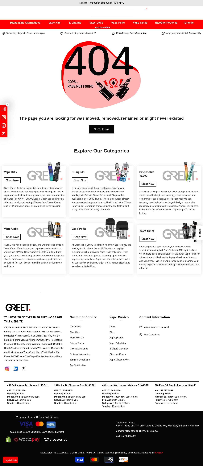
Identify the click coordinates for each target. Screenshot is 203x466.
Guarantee (141, 33)
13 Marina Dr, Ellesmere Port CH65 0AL (75, 385)
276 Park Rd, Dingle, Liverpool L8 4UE (175, 385)
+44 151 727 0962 (164, 390)
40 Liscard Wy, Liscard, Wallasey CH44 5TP (125, 385)
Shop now (12, 180)
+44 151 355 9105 (63, 390)
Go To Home (101, 129)
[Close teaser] (195, 241)
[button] (199, 233)
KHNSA (159, 453)
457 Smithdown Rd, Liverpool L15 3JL (27, 385)
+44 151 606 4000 (111, 390)
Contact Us (195, 33)
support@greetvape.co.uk (157, 327)
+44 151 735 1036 (16, 390)
